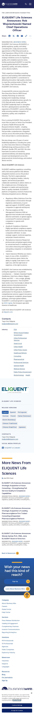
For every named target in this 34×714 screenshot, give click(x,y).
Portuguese (22, 412)
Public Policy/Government (22, 372)
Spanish (13, 412)
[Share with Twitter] (13, 35)
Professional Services (21, 362)
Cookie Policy (17, 700)
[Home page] (9, 4)
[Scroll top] (27, 595)
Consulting (17, 356)
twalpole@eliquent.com (10, 324)
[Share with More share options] (30, 35)
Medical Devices (19, 369)
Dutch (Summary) (9, 420)
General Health (19, 366)
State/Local (18, 343)
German (5, 416)
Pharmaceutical (19, 359)
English (5, 412)
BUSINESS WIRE (19, 42)
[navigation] (30, 4)
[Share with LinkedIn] (9, 35)
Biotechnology (19, 375)
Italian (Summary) (24, 416)
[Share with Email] (21, 35)
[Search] (26, 4)
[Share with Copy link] (26, 35)
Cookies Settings (17, 705)
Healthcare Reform (20, 353)
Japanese (22, 427)
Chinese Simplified (10, 427)
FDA (15, 329)
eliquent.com (8, 312)
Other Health (18, 347)
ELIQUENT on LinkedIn (12, 448)
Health (28, 375)
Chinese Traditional (10, 423)
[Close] (31, 693)
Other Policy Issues (20, 350)
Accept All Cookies (17, 710)
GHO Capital (8, 303)
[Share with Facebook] (17, 35)
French (13, 416)
